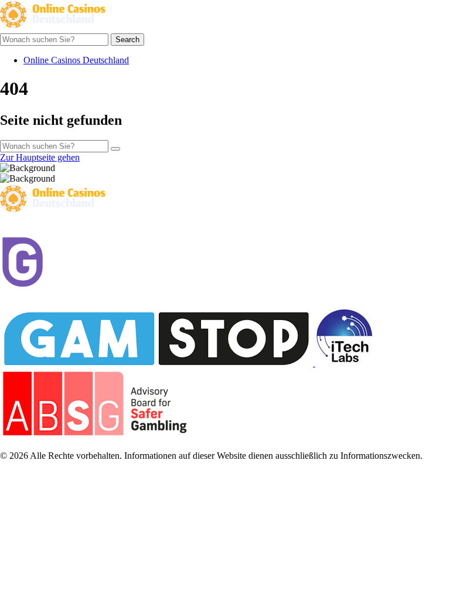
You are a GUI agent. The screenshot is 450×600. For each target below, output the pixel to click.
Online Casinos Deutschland (76, 60)
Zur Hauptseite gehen (40, 157)
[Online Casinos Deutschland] (52, 28)
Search (127, 39)
